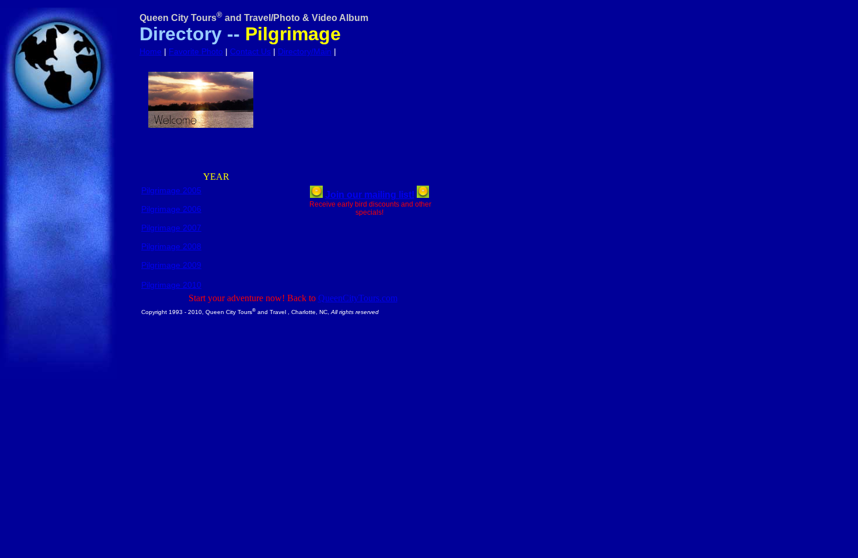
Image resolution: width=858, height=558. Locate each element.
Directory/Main (305, 51)
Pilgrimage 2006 (171, 209)
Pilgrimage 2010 (171, 285)
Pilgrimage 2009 (171, 265)
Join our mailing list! (369, 195)
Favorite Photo (196, 51)
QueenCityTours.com (357, 298)
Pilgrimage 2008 (171, 246)
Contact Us (250, 51)
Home (150, 51)
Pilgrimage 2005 (171, 190)
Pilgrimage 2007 (171, 227)
